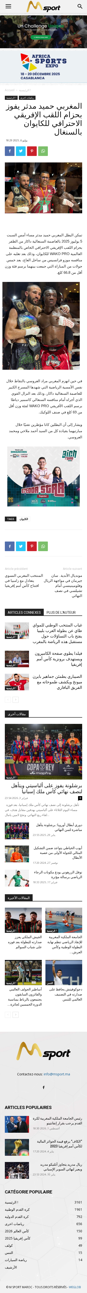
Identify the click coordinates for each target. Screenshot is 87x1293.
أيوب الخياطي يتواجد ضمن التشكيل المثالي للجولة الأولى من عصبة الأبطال (58, 852)
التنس (50, 983)
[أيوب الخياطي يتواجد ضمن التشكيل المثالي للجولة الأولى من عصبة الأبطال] (17, 854)
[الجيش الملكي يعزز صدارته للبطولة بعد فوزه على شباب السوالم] (23, 920)
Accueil (9, 90)
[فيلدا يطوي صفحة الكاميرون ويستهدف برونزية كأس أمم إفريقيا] (17, 659)
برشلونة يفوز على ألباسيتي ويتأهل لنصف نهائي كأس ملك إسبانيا (46, 788)
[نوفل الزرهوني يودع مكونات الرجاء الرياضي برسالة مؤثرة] (17, 878)
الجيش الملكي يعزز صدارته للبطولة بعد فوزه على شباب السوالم (25, 942)
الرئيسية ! (25, 90)
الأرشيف (11, 1267)
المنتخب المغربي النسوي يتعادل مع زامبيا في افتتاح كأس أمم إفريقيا (24, 580)
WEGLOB (75, 1287)
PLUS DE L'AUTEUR (61, 612)
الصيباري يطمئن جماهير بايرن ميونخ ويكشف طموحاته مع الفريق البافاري (57, 682)
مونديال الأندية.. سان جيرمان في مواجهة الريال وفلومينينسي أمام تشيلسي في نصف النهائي (63, 585)
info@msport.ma (57, 1074)
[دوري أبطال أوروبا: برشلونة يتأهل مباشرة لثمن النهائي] (17, 830)
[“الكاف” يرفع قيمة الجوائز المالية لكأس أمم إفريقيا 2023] (17, 1147)
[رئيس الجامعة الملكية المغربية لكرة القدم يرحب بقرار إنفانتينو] (17, 1124)
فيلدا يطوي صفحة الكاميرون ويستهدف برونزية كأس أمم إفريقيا (58, 659)
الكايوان (24, 519)
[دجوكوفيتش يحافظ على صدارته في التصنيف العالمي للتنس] (63, 972)
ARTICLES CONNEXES (24, 612)
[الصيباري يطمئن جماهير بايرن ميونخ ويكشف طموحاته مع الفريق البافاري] (17, 682)
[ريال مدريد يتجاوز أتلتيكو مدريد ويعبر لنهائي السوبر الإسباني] (17, 1170)
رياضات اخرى (27, 97)
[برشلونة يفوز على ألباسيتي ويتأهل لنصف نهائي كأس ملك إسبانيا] (43, 752)
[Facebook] (43, 1087)
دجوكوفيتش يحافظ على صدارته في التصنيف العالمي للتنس (65, 994)
